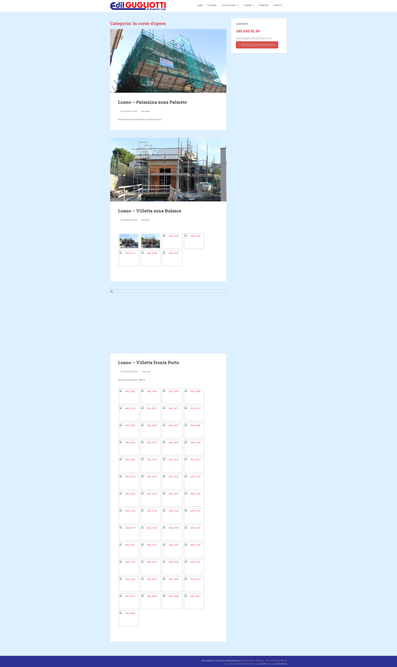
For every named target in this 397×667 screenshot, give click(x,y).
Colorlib (262, 663)
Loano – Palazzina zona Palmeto (152, 102)
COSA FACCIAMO (228, 5)
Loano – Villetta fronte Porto (148, 362)
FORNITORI (263, 5)
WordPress (282, 663)
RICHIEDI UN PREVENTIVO (258, 45)
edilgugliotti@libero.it (254, 38)
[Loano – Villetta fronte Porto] (168, 321)
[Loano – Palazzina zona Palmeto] (168, 61)
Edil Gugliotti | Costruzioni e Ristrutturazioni (220, 660)
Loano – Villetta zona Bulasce (149, 211)
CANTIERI (247, 5)
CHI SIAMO (211, 5)
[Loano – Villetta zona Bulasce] (168, 169)
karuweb (145, 111)
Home (200, 5)
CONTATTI (277, 5)
